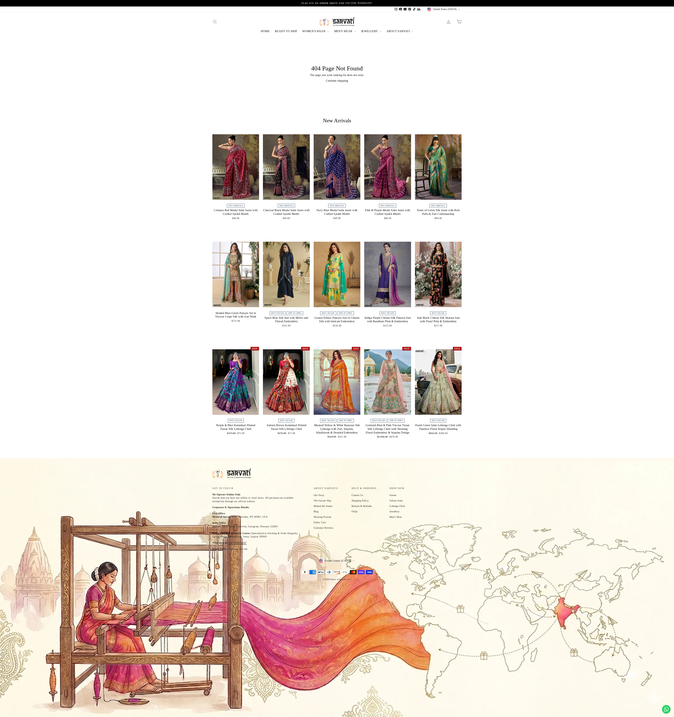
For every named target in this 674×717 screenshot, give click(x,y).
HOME (265, 31)
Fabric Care (320, 522)
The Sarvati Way (322, 500)
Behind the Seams (323, 506)
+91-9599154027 (238, 542)
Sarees (392, 495)
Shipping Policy (360, 500)
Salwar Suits (396, 500)
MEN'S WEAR (343, 31)
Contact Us (357, 495)
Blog (316, 511)
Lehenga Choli (397, 506)
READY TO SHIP (286, 31)
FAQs (355, 511)
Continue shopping (337, 80)
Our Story (319, 495)
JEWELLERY (370, 31)
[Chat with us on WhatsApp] (666, 709)
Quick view (236, 198)
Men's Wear (395, 517)
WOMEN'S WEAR (314, 31)
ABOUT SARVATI (398, 31)
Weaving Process (322, 517)
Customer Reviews (323, 528)
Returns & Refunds (362, 506)
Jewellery (394, 511)
